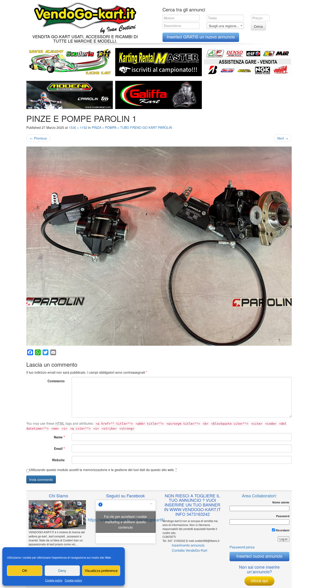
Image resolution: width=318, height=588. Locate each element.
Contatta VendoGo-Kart (189, 550)
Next (282, 138)
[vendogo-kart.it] (84, 17)
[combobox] (225, 25)
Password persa (242, 546)
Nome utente (280, 502)
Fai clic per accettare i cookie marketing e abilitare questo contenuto (125, 522)
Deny (62, 570)
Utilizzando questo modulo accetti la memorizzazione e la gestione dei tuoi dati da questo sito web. (103, 469)
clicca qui (259, 580)
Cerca (258, 26)
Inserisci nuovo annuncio (259, 556)
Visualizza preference (101, 570)
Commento (56, 381)
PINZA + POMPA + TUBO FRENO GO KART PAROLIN (132, 127)
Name (59, 437)
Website (58, 460)
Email (59, 448)
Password (282, 516)
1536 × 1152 (78, 127)
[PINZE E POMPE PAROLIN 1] (159, 246)
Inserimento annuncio (188, 545)
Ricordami (282, 530)
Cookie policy (53, 580)
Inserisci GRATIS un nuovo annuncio (201, 37)
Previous (38, 138)
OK (24, 570)
